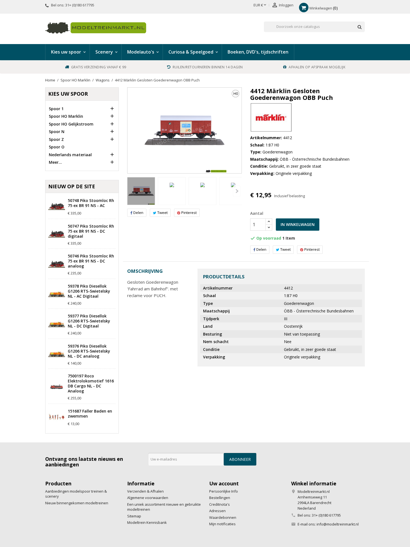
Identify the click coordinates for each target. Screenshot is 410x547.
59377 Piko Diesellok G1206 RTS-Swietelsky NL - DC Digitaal (89, 321)
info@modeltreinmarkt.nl (338, 524)
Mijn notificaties (222, 523)
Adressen (217, 510)
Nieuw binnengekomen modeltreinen (76, 502)
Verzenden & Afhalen (145, 491)
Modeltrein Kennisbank (147, 522)
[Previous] (236, 191)
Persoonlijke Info (223, 491)
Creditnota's (219, 504)
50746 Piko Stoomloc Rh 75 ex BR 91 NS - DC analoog (91, 261)
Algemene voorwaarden (147, 497)
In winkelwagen (298, 224)
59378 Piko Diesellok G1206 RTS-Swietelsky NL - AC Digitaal (89, 291)
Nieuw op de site (71, 186)
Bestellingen (219, 497)
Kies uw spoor (68, 93)
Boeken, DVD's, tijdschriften (258, 52)
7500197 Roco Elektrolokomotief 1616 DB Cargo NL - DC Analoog (91, 383)
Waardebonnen (222, 517)
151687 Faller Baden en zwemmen (90, 414)
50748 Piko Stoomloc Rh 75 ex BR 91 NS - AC (91, 203)
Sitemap (134, 516)
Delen (138, 212)
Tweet (162, 212)
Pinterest (189, 212)
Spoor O (56, 147)
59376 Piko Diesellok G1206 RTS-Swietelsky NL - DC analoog (89, 351)
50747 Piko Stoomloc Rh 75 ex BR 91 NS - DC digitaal (91, 231)
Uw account (224, 483)
